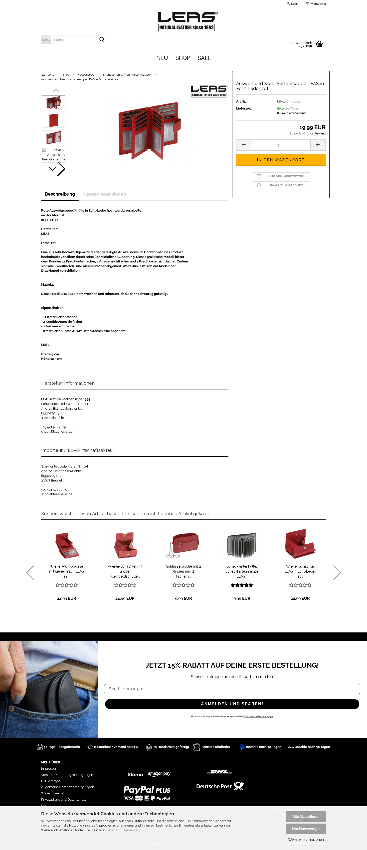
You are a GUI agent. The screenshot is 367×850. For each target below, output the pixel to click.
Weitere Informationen (306, 840)
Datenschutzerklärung (123, 830)
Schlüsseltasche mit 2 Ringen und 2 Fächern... (183, 571)
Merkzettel (317, 3)
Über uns (48, 806)
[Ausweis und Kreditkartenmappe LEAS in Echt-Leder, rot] (149, 129)
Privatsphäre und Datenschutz (63, 799)
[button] (56, 168)
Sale (204, 58)
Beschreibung (60, 194)
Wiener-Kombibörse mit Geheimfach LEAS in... (66, 571)
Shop (183, 58)
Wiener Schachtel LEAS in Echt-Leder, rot (300, 571)
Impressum (49, 768)
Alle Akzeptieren (306, 817)
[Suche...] (102, 39)
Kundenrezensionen (104, 194)
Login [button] (294, 3)
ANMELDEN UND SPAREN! (232, 704)
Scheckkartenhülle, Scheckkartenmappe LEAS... (241, 571)
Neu (162, 58)
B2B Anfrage (50, 781)
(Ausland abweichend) (291, 113)
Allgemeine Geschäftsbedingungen (67, 787)
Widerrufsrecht (52, 793)
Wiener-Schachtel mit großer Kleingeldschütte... (125, 571)
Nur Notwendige (306, 829)
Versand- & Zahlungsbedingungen (67, 775)
